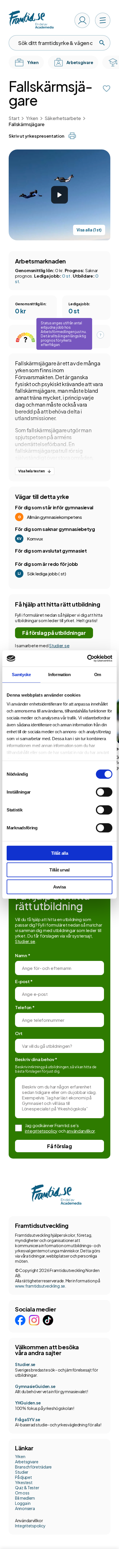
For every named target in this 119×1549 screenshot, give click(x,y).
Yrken (32, 118)
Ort (19, 1033)
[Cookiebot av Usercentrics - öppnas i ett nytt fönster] (87, 658)
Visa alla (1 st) (89, 229)
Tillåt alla (59, 852)
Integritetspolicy (30, 1525)
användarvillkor (80, 1130)
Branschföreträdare (33, 1466)
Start (14, 118)
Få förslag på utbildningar (54, 632)
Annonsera (25, 1508)
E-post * (24, 981)
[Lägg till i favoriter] (106, 88)
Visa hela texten (31, 471)
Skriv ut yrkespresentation (36, 136)
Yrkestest (23, 1482)
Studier (21, 1472)
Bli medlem (25, 1498)
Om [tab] (97, 674)
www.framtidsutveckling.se (40, 1285)
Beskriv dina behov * (36, 1059)
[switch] (104, 791)
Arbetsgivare (26, 1461)
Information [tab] (59, 674)
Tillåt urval (59, 869)
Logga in (23, 1503)
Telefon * (24, 1007)
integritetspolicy (41, 1130)
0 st (66, 275)
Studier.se (59, 645)
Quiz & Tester (27, 1487)
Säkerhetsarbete (63, 118)
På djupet (23, 1477)
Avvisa (59, 886)
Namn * (22, 955)
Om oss (22, 1492)
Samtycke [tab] (21, 674)
